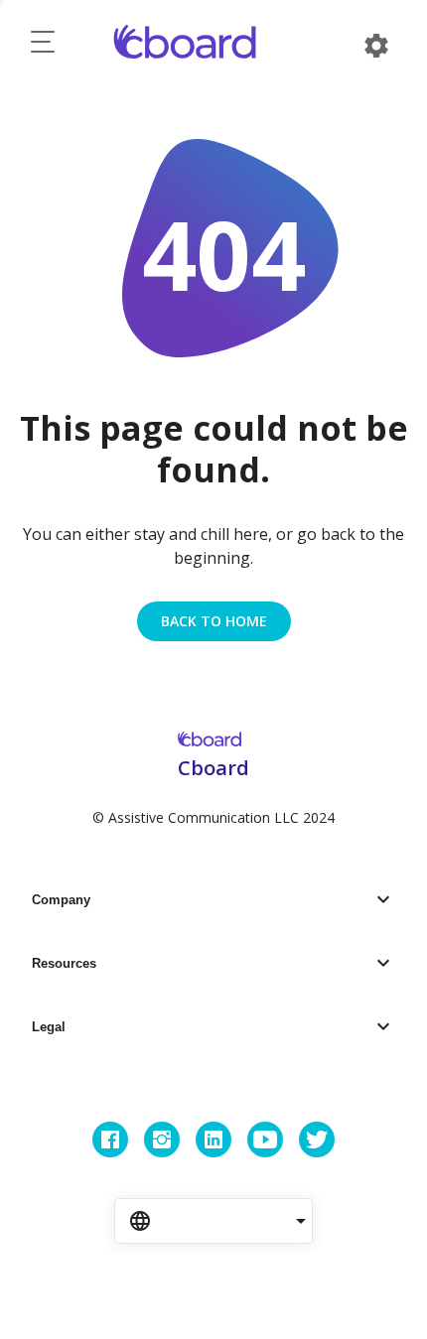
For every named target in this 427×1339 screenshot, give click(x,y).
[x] (317, 1139)
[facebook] (110, 1139)
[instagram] (162, 1139)
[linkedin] (213, 1139)
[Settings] (376, 45)
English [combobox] (195, 1220)
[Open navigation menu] (43, 45)
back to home (214, 620)
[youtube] (265, 1139)
